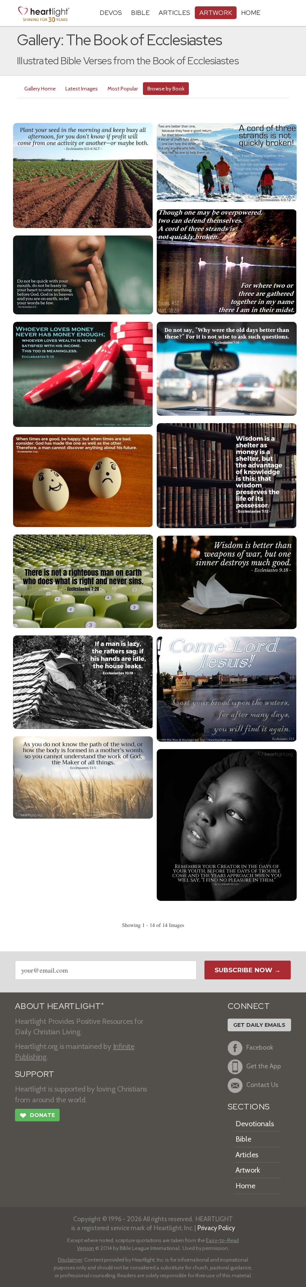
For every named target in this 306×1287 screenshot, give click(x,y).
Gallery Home (40, 88)
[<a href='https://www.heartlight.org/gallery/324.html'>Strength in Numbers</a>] (227, 261)
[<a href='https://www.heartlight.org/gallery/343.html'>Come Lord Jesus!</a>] (227, 688)
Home (245, 1185)
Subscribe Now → (248, 970)
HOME (250, 12)
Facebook (259, 1047)
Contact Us (262, 1085)
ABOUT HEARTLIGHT (59, 1006)
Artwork (215, 12)
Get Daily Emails (259, 1025)
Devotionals (254, 1123)
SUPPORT (34, 1074)
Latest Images (81, 88)
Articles (174, 12)
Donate (37, 1115)
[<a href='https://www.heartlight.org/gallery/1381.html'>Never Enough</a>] (83, 373)
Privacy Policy (216, 1228)
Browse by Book (165, 88)
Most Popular (122, 88)
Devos (111, 12)
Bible (140, 12)
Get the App (263, 1066)
